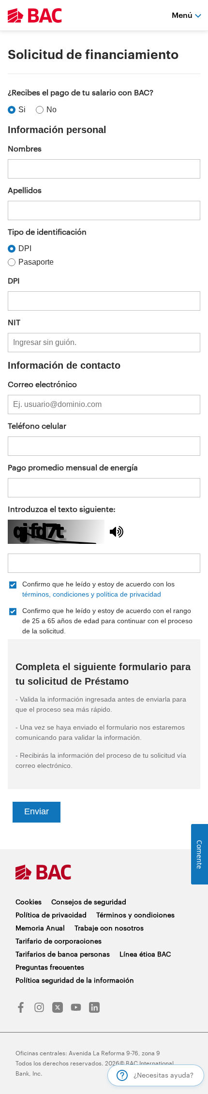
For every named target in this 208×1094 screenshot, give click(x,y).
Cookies (28, 902)
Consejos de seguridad (88, 902)
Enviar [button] (36, 811)
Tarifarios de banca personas (62, 954)
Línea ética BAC (145, 954)
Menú (182, 14)
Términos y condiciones (135, 915)
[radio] (18, 109)
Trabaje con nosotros (109, 928)
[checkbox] (104, 589)
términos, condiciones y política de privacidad (91, 594)
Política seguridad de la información (74, 980)
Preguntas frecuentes (49, 967)
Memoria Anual (40, 928)
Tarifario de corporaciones (58, 941)
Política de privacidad (51, 915)
